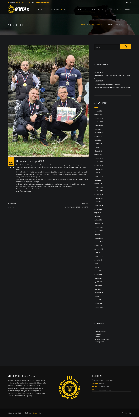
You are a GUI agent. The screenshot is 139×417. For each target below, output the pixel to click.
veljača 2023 (98, 213)
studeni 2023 (98, 194)
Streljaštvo (98, 9)
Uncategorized (95, 24)
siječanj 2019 (98, 227)
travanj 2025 (98, 147)
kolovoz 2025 (98, 133)
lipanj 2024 (97, 180)
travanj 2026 (98, 111)
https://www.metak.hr (105, 390)
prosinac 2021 (98, 224)
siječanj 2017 (98, 245)
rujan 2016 (97, 253)
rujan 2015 (97, 289)
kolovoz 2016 (98, 256)
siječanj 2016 (98, 282)
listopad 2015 (98, 285)
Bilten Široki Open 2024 (23, 191)
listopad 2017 (98, 238)
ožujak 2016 (98, 274)
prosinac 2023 (98, 191)
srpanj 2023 (98, 209)
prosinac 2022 (98, 216)
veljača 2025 (98, 155)
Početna (82, 24)
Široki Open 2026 (99, 72)
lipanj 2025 (97, 140)
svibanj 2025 (98, 144)
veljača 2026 (98, 115)
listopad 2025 (98, 125)
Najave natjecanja (100, 331)
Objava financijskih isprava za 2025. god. (107, 84)
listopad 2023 (98, 198)
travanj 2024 (98, 184)
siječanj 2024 (98, 187)
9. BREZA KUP (98, 81)
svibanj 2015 (98, 296)
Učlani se (113, 9)
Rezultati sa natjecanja (101, 339)
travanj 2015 (98, 300)
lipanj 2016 (97, 264)
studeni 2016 (98, 249)
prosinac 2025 (98, 122)
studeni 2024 (98, 165)
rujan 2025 (97, 129)
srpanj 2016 (98, 260)
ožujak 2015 (98, 304)
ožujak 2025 (98, 151)
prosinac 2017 (98, 234)
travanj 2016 (98, 271)
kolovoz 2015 (98, 293)
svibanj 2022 (98, 220)
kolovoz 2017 (98, 242)
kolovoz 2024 (98, 176)
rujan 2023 (97, 202)
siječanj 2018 (98, 231)
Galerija (68, 9)
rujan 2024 (97, 173)
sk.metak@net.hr (104, 387)
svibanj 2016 (98, 267)
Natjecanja (97, 334)
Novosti (42, 9)
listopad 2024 (98, 169)
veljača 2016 (98, 278)
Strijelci (82, 9)
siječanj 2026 (98, 118)
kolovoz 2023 (98, 205)
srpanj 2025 (98, 136)
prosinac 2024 (98, 162)
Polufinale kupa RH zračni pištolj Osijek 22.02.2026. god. (112, 87)
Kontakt (127, 9)
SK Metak (55, 9)
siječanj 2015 (98, 307)
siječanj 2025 (98, 158)
